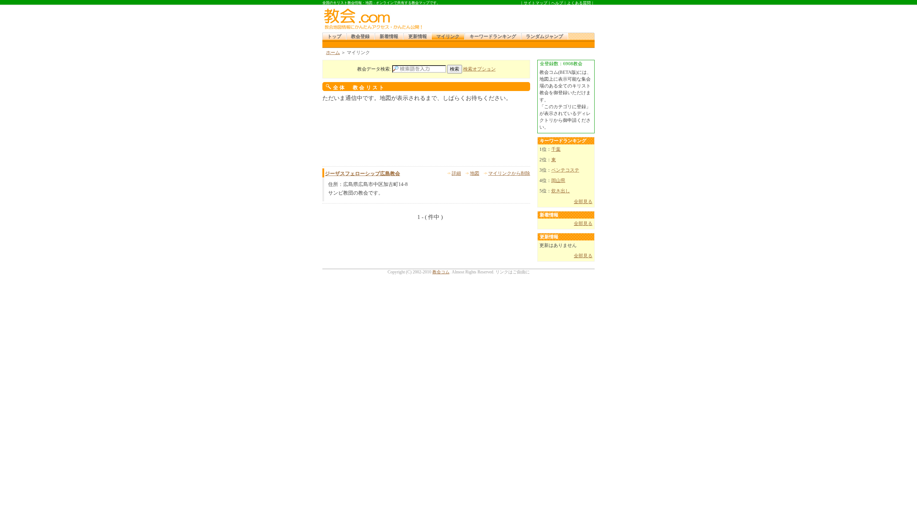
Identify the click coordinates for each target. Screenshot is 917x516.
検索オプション (479, 69)
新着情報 (389, 36)
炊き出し (560, 191)
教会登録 (360, 36)
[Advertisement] (510, 17)
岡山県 (558, 180)
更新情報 (417, 36)
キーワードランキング (493, 36)
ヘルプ (557, 3)
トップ (334, 36)
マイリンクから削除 (509, 173)
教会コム (441, 271)
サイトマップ (535, 3)
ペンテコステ (565, 170)
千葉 (556, 149)
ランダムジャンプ (544, 36)
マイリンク (448, 36)
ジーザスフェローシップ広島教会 (362, 173)
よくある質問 (579, 3)
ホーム (333, 52)
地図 (474, 173)
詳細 (456, 173)
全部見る (583, 201)
